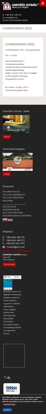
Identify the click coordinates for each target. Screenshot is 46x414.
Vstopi (7, 137)
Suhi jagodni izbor (20, 90)
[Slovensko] (5, 220)
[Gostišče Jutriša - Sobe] (16, 124)
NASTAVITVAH (9, 404)
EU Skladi (14, 333)
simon (11, 87)
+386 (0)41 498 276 (13, 15)
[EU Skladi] (12, 277)
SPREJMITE (7, 410)
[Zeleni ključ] (7, 284)
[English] (10, 220)
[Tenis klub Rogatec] (18, 162)
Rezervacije (9, 264)
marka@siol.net (11, 18)
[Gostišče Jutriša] (23, 7)
